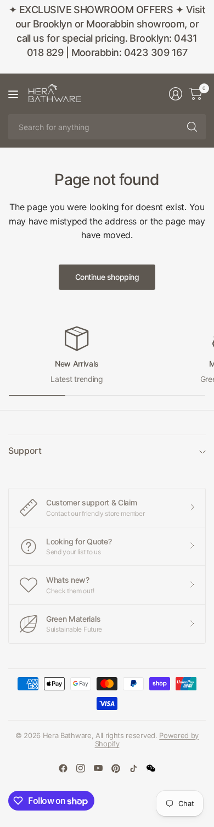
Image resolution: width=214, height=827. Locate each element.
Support (25, 450)
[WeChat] (151, 768)
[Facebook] (63, 768)
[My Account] (175, 94)
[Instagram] (80, 768)
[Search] (192, 126)
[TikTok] (133, 768)
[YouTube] (98, 768)
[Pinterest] (116, 768)
